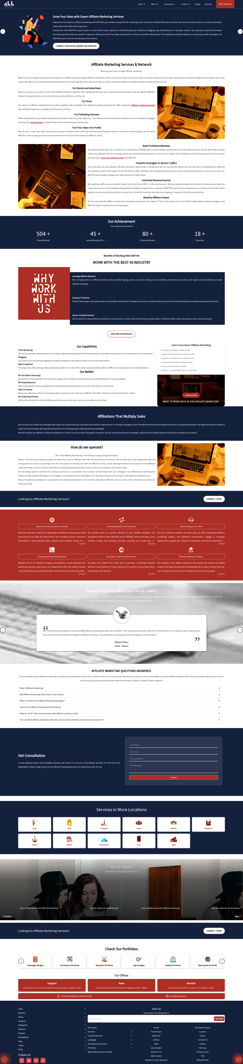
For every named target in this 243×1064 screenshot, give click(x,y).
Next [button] (237, 916)
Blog (156, 1043)
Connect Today (191, 395)
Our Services (156, 1031)
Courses (202, 1031)
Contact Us (202, 1039)
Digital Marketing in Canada (100, 1052)
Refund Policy (203, 1060)
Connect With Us (238, 1059)
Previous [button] (7, 916)
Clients (202, 1043)
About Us (156, 1035)
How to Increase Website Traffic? (174, 366)
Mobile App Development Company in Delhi (178, 354)
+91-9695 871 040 (84, 996)
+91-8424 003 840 (68, 996)
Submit (173, 777)
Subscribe (219, 1019)
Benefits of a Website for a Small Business (178, 358)
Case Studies (156, 1048)
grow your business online (112, 157)
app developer (37, 122)
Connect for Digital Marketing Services (76, 46)
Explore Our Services (121, 334)
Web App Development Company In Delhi (177, 362)
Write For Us (156, 1052)
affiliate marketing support (143, 105)
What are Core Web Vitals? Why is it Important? (179, 370)
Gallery (156, 1039)
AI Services (92, 1027)
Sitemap (202, 1048)
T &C (203, 1056)
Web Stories (156, 1056)
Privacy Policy (203, 1052)
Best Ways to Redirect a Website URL (176, 350)
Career (202, 1035)
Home (156, 1027)
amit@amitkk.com (178, 996)
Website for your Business (156, 1060)
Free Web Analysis (202, 1027)
